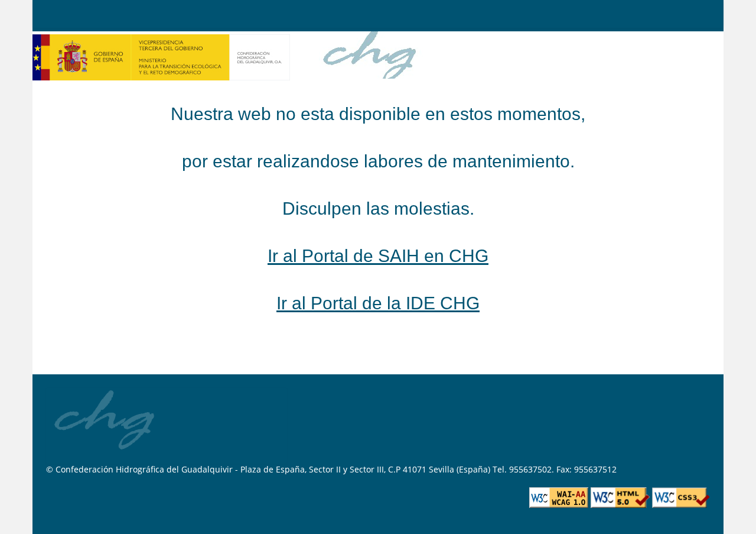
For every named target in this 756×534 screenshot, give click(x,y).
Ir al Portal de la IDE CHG (378, 303)
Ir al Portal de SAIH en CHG (378, 256)
